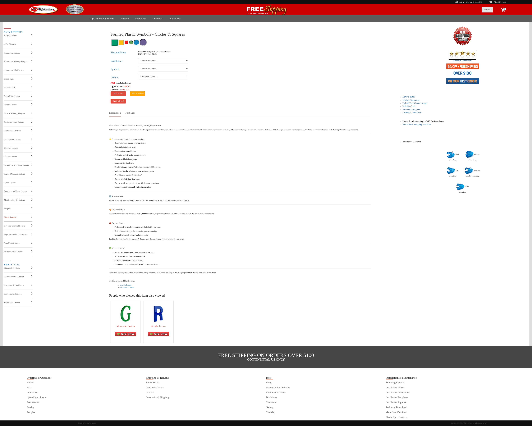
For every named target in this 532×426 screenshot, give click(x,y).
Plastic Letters (10, 217)
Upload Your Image (36, 397)
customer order (34, 417)
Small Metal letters (12, 243)
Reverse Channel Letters (14, 226)
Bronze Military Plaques (14, 113)
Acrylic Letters (10, 35)
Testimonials (33, 402)
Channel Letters (11, 148)
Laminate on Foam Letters (15, 191)
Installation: (117, 61)
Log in (461, 2)
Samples (31, 412)
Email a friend (118, 101)
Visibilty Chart (408, 106)
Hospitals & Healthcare (14, 285)
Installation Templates (397, 397)
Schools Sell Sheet (12, 302)
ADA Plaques (10, 44)
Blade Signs (9, 79)
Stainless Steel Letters (13, 252)
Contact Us (174, 18)
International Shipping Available (416, 124)
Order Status (487, 10)
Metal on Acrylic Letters (14, 200)
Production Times (155, 387)
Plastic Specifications (396, 417)
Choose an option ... (149, 76)
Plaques (7, 208)
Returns (150, 392)
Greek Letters (10, 182)
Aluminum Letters (12, 53)
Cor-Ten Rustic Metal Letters (16, 165)
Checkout (157, 18)
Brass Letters (9, 87)
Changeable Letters (12, 139)
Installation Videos (395, 387)
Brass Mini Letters (12, 96)
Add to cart (118, 94)
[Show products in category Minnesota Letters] (125, 313)
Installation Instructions (397, 392)
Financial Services (12, 268)
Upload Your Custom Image (414, 103)
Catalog (30, 407)
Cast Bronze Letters (12, 131)
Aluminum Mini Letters (14, 70)
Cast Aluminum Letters (14, 122)
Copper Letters (10, 157)
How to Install (408, 97)
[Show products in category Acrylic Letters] (158, 313)
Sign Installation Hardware (15, 234)
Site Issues (271, 402)
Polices (30, 382)
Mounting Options (395, 382)
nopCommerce (91, 423)
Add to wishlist (138, 94)
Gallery (269, 407)
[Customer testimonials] (462, 55)
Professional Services (13, 294)
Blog (268, 382)
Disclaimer (271, 397)
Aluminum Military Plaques (16, 61)
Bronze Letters (10, 105)
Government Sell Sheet (14, 277)
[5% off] (462, 76)
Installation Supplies (411, 109)
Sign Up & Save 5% (474, 2)
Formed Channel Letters (14, 174)
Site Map (270, 412)
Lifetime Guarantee (410, 100)
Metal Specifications (396, 412)
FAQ (29, 387)
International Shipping (157, 397)
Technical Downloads (412, 112)
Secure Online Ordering (278, 387)
